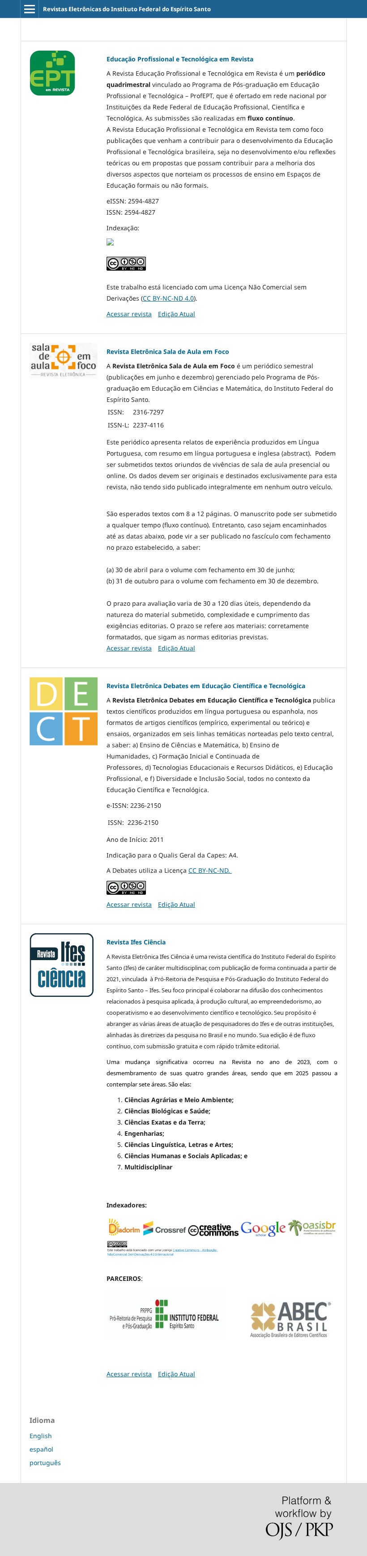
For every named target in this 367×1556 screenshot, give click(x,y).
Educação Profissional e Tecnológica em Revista (180, 59)
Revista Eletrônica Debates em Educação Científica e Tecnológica (206, 685)
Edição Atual (176, 314)
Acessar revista (129, 314)
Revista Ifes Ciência (136, 942)
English (41, 1435)
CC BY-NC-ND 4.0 (168, 298)
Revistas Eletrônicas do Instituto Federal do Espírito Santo (127, 9)
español (41, 1449)
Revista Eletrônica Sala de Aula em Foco (168, 351)
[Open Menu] (29, 9)
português (45, 1462)
